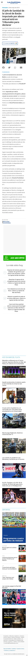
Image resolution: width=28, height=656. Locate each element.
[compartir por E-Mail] (23, 67)
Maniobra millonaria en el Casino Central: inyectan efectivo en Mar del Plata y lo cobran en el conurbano (14, 362)
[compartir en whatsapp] (17, 67)
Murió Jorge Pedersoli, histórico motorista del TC (12, 433)
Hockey (23, 590)
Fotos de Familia (7, 648)
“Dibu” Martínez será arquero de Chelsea (8, 578)
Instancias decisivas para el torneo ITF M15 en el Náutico (9, 559)
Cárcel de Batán (7, 222)
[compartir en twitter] (11, 67)
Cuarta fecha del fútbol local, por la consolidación (9, 568)
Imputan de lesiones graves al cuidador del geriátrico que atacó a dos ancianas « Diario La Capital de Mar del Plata (14, 272)
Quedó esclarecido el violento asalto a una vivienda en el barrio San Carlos (14, 383)
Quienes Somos (20, 648)
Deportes (22, 440)
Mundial (23, 464)
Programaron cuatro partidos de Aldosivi (13, 539)
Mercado (4, 575)
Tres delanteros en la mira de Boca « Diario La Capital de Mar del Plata (14, 290)
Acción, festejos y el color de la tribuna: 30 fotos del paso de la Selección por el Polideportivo (12, 484)
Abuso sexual (6, 221)
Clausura (5, 535)
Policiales (5, 7)
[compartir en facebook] (5, 67)
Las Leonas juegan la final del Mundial (11, 587)
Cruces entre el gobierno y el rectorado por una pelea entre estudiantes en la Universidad (12, 409)
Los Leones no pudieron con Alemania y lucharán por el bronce (13, 458)
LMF (3, 566)
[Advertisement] (14, 239)
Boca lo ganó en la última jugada (9, 548)
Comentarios (5, 72)
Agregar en (10, 43)
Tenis (3, 556)
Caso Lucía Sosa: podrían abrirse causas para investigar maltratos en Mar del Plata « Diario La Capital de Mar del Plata (14, 307)
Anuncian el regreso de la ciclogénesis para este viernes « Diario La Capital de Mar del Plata (14, 282)
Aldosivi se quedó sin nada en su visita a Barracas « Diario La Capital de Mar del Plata (14, 298)
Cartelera (14, 648)
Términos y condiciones (9, 650)
